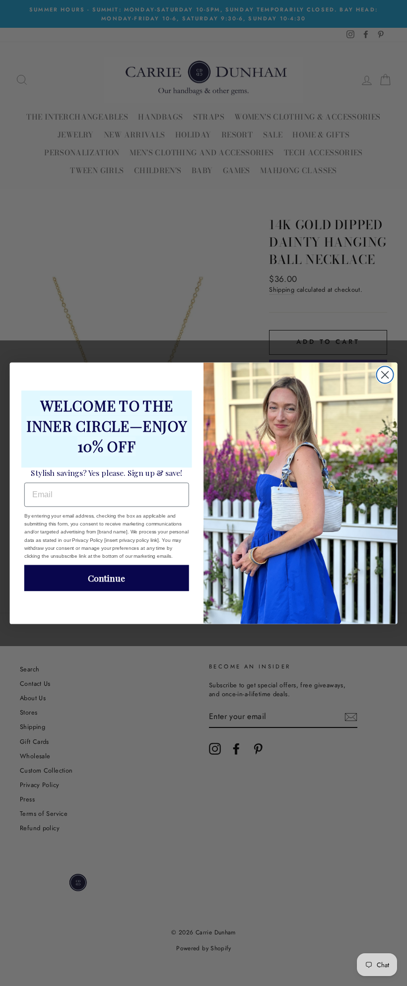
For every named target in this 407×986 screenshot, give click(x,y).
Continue (106, 578)
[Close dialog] (385, 374)
